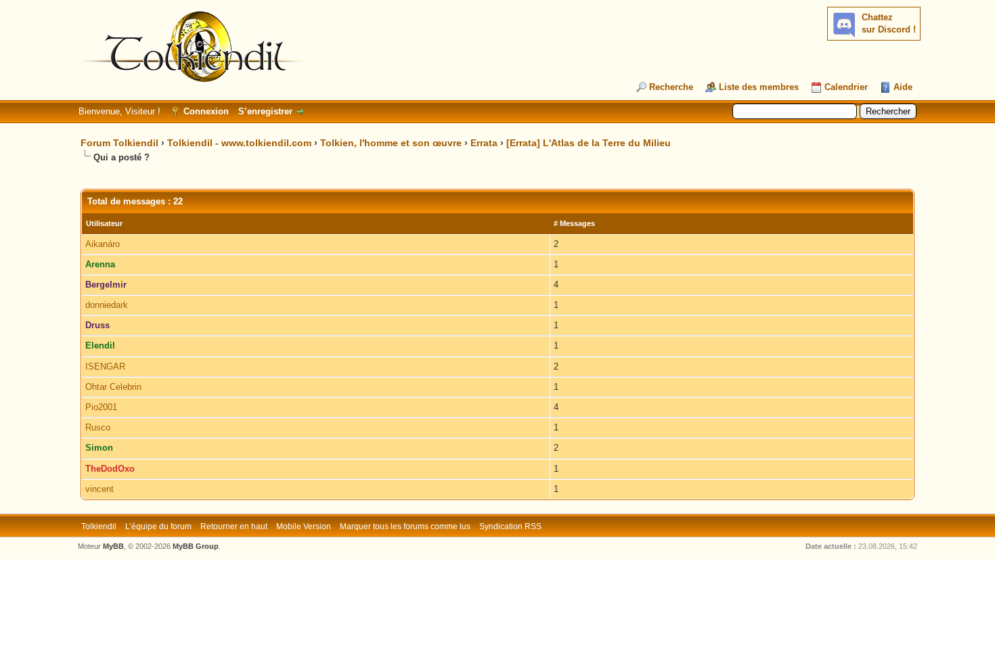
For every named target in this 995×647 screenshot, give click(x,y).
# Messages (574, 223)
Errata (484, 142)
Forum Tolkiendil (119, 142)
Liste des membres (759, 87)
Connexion (206, 111)
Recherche (671, 87)
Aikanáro (102, 244)
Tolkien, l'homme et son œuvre (391, 142)
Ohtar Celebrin (113, 387)
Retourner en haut (233, 526)
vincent (99, 489)
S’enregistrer (265, 111)
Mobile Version (303, 526)
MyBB (113, 546)
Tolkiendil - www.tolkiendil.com (239, 142)
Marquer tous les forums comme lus (405, 526)
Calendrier (846, 87)
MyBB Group (196, 546)
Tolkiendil (98, 526)
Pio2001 (101, 407)
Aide (902, 87)
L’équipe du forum (158, 526)
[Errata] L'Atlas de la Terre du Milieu (588, 142)
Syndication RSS (510, 526)
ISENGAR (105, 366)
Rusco (97, 427)
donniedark (106, 305)
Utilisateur (104, 223)
